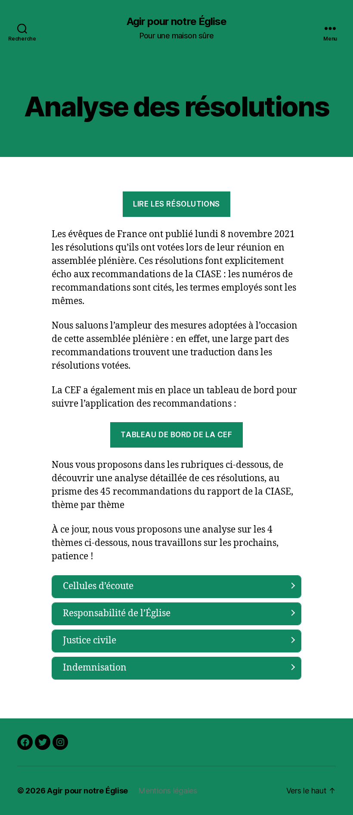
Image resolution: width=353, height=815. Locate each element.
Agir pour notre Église (176, 21)
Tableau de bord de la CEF (176, 434)
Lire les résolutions (176, 204)
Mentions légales (167, 790)
